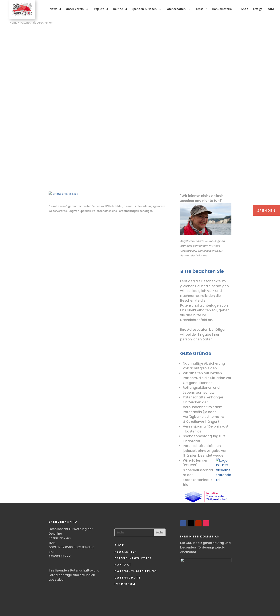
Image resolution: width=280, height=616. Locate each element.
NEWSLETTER (125, 552)
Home (13, 22)
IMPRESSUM (124, 584)
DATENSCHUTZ (127, 577)
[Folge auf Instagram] (206, 523)
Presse (198, 9)
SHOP (119, 545)
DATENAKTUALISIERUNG (135, 571)
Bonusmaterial (222, 9)
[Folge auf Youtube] (198, 523)
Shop (244, 9)
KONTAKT (122, 565)
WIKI (270, 9)
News (53, 9)
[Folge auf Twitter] (191, 523)
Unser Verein (75, 9)
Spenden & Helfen (144, 9)
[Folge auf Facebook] (183, 523)
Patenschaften (176, 9)
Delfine (118, 9)
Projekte (98, 9)
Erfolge (257, 9)
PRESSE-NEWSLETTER (133, 558)
